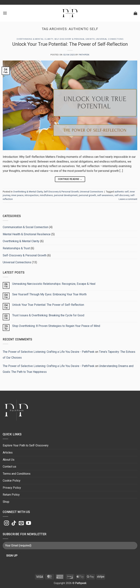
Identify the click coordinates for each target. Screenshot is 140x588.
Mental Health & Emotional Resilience (26, 234)
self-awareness (105, 195)
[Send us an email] (21, 523)
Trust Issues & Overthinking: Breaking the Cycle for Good (48, 315)
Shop (6, 501)
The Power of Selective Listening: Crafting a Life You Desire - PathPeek (48, 351)
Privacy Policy (12, 487)
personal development (66, 195)
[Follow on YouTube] (28, 523)
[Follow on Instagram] (6, 523)
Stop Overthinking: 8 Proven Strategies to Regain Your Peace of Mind (56, 326)
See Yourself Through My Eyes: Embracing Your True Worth (49, 294)
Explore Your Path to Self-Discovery (25, 445)
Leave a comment (128, 199)
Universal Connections (109, 39)
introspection (32, 195)
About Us (8, 459)
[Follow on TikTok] (13, 523)
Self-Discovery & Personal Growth (74, 39)
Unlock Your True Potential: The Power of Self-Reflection (70, 44)
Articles (8, 452)
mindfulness (46, 195)
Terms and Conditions (16, 473)
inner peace (17, 195)
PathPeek (84, 55)
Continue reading (70, 179)
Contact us (9, 466)
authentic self (121, 191)
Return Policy (11, 494)
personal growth (87, 195)
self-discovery (121, 195)
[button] (5, 13)
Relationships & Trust (16, 248)
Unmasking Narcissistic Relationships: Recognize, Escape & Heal (53, 284)
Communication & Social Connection (25, 227)
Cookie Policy (11, 480)
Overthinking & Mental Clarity (35, 39)
